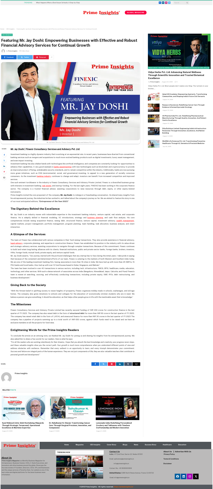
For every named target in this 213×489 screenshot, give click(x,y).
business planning (95, 217)
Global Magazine (135, 12)
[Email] (4, 177)
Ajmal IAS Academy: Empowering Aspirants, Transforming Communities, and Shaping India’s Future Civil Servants (184, 95)
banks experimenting (63, 167)
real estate (46, 186)
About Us (167, 451)
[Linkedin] (183, 476)
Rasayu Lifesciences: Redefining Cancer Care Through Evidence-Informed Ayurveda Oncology (183, 106)
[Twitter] (4, 160)
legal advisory (17, 243)
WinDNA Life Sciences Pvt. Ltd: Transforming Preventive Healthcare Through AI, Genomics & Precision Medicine (183, 142)
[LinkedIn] (4, 166)
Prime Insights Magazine (10, 461)
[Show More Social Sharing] (51, 57)
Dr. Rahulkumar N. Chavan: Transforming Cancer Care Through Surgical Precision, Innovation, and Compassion (70, 425)
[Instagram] (189, 476)
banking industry (44, 176)
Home (2, 29)
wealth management (125, 221)
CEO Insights (10, 29)
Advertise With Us (183, 451)
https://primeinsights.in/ (124, 487)
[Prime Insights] (72, 13)
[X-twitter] (196, 476)
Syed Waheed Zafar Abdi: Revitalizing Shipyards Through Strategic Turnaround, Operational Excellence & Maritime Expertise (61, 3)
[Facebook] (4, 155)
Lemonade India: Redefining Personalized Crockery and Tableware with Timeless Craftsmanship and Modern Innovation (114, 425)
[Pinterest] (4, 172)
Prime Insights (12, 51)
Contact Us (114, 451)
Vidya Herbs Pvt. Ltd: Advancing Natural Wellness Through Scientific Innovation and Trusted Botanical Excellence (176, 75)
